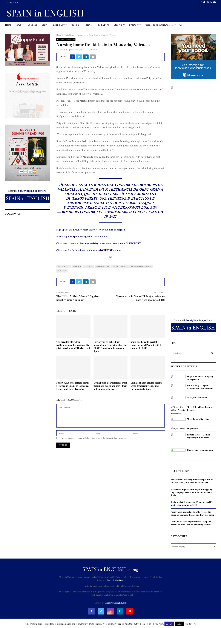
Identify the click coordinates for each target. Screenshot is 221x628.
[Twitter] (101, 611)
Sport (44, 25)
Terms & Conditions (115, 580)
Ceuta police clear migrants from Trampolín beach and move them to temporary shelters (110, 385)
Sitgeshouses (192, 428)
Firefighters (63, 266)
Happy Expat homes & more (200, 450)
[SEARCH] (212, 353)
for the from (91, 229)
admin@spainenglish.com (115, 602)
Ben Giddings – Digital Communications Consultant (200, 387)
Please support (64, 236)
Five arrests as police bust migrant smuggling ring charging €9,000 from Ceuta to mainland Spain (191, 492)
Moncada (77, 266)
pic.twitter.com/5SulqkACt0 (129, 207)
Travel (89, 25)
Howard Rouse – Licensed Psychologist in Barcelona (198, 436)
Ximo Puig (62, 271)
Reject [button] (179, 623)
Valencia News (70, 40)
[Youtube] (129, 611)
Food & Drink (103, 25)
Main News (60, 40)
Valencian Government (141, 266)
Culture (75, 25)
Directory (133, 25)
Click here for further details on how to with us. (88, 250)
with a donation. (90, 236)
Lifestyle (118, 25)
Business (32, 25)
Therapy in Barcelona (197, 397)
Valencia (88, 266)
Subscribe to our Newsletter (159, 25)
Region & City (58, 25)
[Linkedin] (120, 611)
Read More (190, 623)
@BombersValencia (85, 202)
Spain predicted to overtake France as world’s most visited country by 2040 (145, 345)
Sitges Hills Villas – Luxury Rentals (199, 408)
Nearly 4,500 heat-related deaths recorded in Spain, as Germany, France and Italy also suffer (72, 385)
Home (8, 25)
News (18, 25)
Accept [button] (169, 623)
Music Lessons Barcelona (198, 419)
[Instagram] (110, 611)
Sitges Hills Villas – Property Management (200, 378)
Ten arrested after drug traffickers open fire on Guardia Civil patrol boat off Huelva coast (73, 345)
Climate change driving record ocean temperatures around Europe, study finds (146, 385)
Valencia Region (120, 266)
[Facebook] (91, 611)
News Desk (63, 49)
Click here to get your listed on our (98, 243)
